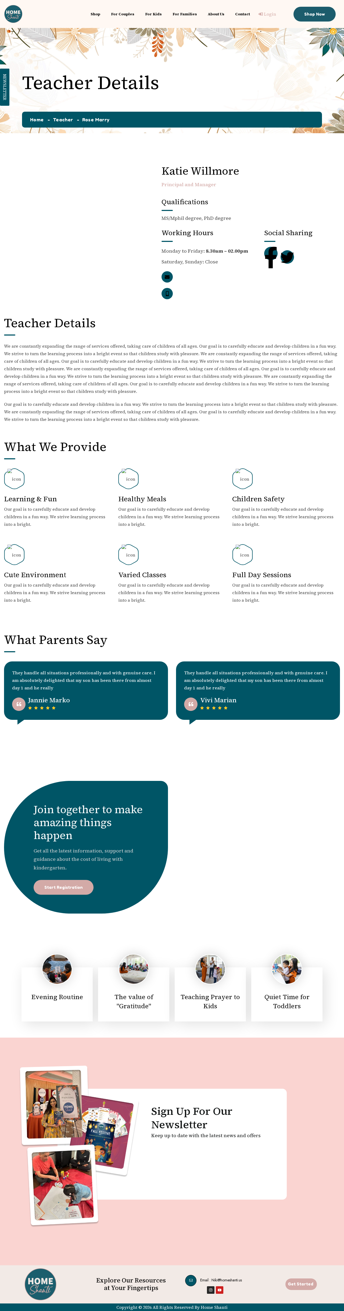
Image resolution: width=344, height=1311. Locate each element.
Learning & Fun (30, 499)
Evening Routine (57, 996)
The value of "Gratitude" (133, 1001)
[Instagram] (210, 1290)
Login (269, 14)
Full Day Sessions (261, 575)
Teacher (63, 119)
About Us (216, 14)
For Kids (153, 14)
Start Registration (63, 887)
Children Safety (258, 499)
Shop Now (314, 14)
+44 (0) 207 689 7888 (215, 293)
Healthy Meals (142, 499)
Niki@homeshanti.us (227, 1280)
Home (37, 119)
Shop (95, 14)
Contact (242, 14)
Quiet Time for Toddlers (287, 1001)
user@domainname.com (221, 277)
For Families (185, 14)
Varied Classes (142, 575)
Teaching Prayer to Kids (210, 1001)
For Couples (122, 14)
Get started (300, 1284)
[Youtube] (219, 1290)
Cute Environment (35, 575)
